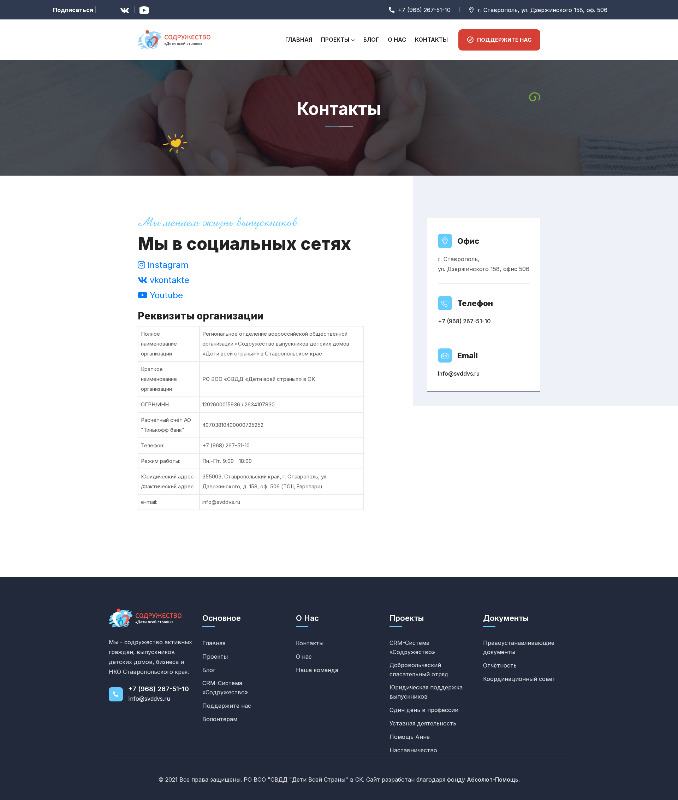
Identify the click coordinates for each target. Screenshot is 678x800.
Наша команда (317, 669)
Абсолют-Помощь (492, 779)
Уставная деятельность (422, 723)
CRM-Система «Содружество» (225, 688)
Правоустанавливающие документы (518, 647)
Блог (371, 39)
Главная (298, 39)
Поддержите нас (226, 705)
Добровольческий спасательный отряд (418, 669)
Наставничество (413, 750)
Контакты (431, 39)
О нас (397, 39)
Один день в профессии (423, 709)
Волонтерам (219, 719)
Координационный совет (519, 678)
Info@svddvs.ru (459, 373)
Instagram (167, 265)
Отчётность (500, 665)
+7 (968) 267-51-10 (464, 321)
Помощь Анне (409, 736)
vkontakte (168, 280)
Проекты (335, 39)
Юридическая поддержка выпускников (426, 692)
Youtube (165, 295)
